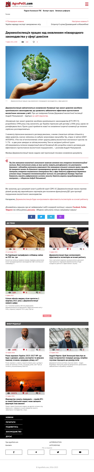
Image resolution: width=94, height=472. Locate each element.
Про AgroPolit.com (12, 442)
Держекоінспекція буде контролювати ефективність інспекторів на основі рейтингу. (51, 199)
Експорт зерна (48, 11)
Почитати (10, 422)
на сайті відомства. (40, 116)
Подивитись (12, 427)
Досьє (9, 436)
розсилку (31, 210)
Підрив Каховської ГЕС (32, 11)
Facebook (76, 207)
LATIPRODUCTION (55, 442)
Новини (9, 417)
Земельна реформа (62, 11)
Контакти (9, 445)
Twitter (83, 207)
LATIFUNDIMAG (54, 445)
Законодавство (13, 431)
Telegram (9, 210)
